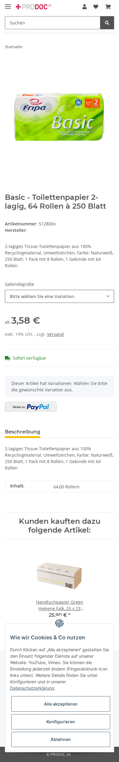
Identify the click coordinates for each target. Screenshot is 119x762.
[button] (84, 7)
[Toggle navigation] (8, 4)
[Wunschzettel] (96, 7)
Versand (55, 334)
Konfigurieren (60, 721)
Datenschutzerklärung (32, 688)
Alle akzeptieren (61, 703)
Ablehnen (61, 739)
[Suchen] (107, 22)
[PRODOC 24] (34, 7)
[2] (31, 407)
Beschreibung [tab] (22, 432)
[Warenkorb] (108, 7)
